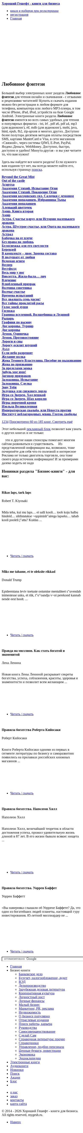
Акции (15, 1077)
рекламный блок (39, 429)
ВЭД (22, 982)
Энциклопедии (30, 1058)
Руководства (28, 1027)
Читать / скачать (21, 556)
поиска (37, 169)
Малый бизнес (29, 1004)
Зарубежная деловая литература (42, 989)
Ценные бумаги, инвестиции (40, 1050)
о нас (14, 1092)
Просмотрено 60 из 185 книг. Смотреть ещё (41, 422)
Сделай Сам (27, 1035)
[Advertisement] (29, 50)
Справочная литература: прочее (42, 1039)
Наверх (15, 1122)
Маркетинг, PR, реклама (36, 1008)
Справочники (29, 1043)
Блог (13, 1081)
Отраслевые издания (34, 1020)
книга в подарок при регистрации (34, 11)
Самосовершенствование (37, 1031)
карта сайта (18, 1104)
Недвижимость (30, 1012)
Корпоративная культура (36, 993)
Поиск (15, 1073)
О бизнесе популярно (34, 1016)
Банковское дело (31, 974)
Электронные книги (25, 1062)
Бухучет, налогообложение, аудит (43, 978)
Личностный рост (32, 997)
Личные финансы (31, 1001)
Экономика (27, 1054)
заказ (13, 1096)
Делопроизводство (32, 985)
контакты (17, 1100)
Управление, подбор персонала (41, 1047)
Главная (16, 966)
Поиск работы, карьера (35, 1024)
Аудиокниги (19, 1066)
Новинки (17, 1070)
